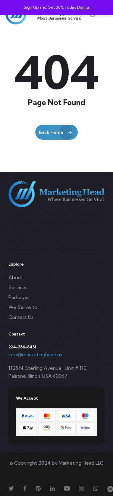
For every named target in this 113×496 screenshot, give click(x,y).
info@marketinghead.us (35, 354)
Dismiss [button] (83, 7)
